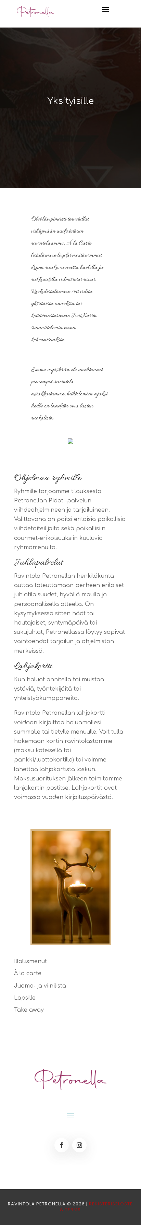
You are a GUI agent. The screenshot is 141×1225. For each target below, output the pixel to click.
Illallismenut (30, 961)
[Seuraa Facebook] (61, 1145)
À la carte (27, 973)
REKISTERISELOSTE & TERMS (96, 1207)
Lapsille (25, 998)
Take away (29, 1010)
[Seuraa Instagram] (79, 1145)
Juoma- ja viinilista (40, 986)
